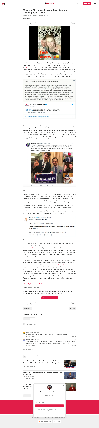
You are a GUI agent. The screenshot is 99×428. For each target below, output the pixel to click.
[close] (63, 385)
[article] (49, 364)
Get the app (57, 421)
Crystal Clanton (33, 248)
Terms (56, 417)
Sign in (94, 3)
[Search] (78, 3)
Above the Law (39, 284)
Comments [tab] (26, 319)
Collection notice (63, 417)
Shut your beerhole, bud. (29, 376)
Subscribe (87, 3)
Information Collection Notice (49, 410)
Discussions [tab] (34, 357)
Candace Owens (62, 265)
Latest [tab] (28, 357)
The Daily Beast (29, 284)
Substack (42, 425)
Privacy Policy (60, 410)
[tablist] (29, 318)
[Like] (24, 23)
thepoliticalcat (29, 332)
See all (26, 396)
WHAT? (25, 365)
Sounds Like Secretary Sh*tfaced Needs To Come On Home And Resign (42, 373)
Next (71, 308)
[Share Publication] (81, 3)
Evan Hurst (32, 366)
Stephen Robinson (27, 18)
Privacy (52, 417)
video (26, 67)
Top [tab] (25, 357)
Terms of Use (56, 409)
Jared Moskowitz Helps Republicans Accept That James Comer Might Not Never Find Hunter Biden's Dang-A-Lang (42, 362)
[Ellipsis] (75, 332)
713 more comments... (28, 349)
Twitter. (42, 288)
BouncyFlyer (29, 339)
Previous (28, 308)
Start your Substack (46, 421)
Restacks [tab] (33, 319)
